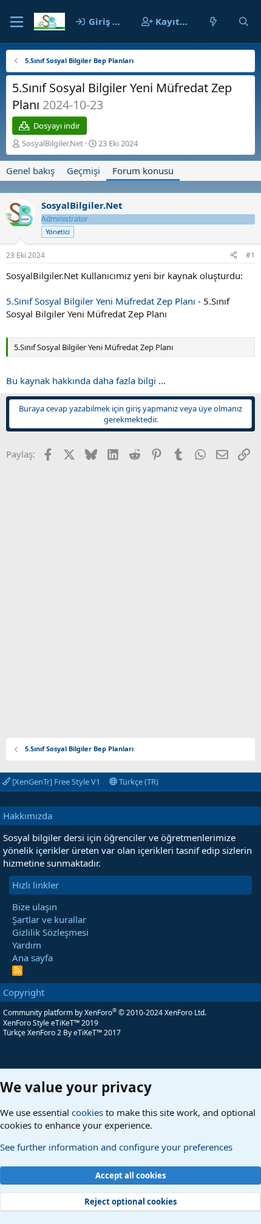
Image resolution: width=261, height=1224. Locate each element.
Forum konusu (143, 170)
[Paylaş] (234, 256)
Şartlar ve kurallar (49, 919)
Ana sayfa (32, 958)
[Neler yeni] (213, 21)
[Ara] (244, 21)
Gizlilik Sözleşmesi (50, 932)
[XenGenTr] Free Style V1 (55, 781)
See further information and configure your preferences (116, 1147)
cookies (87, 1112)
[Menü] (16, 22)
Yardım (26, 945)
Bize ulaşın (34, 907)
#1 (250, 255)
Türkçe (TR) (137, 781)
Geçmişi (83, 170)
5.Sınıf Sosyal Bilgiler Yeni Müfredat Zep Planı (100, 301)
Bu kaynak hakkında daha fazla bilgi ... (86, 380)
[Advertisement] (130, 595)
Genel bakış (30, 170)
